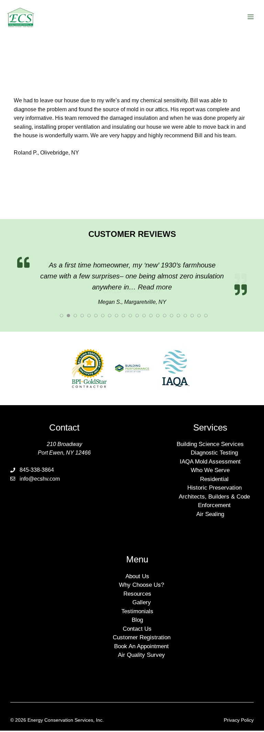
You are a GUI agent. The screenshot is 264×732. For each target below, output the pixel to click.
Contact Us (137, 618)
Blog (137, 609)
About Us (137, 566)
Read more (193, 276)
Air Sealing (210, 504)
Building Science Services (210, 434)
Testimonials (137, 601)
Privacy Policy (239, 709)
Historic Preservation (214, 477)
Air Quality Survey (141, 644)
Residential (214, 469)
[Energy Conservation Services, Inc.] (20, 17)
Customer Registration (141, 627)
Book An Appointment (141, 636)
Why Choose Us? (141, 574)
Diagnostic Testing (214, 442)
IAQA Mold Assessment (210, 451)
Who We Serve (210, 460)
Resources (137, 583)
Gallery (141, 592)
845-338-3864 (37, 459)
